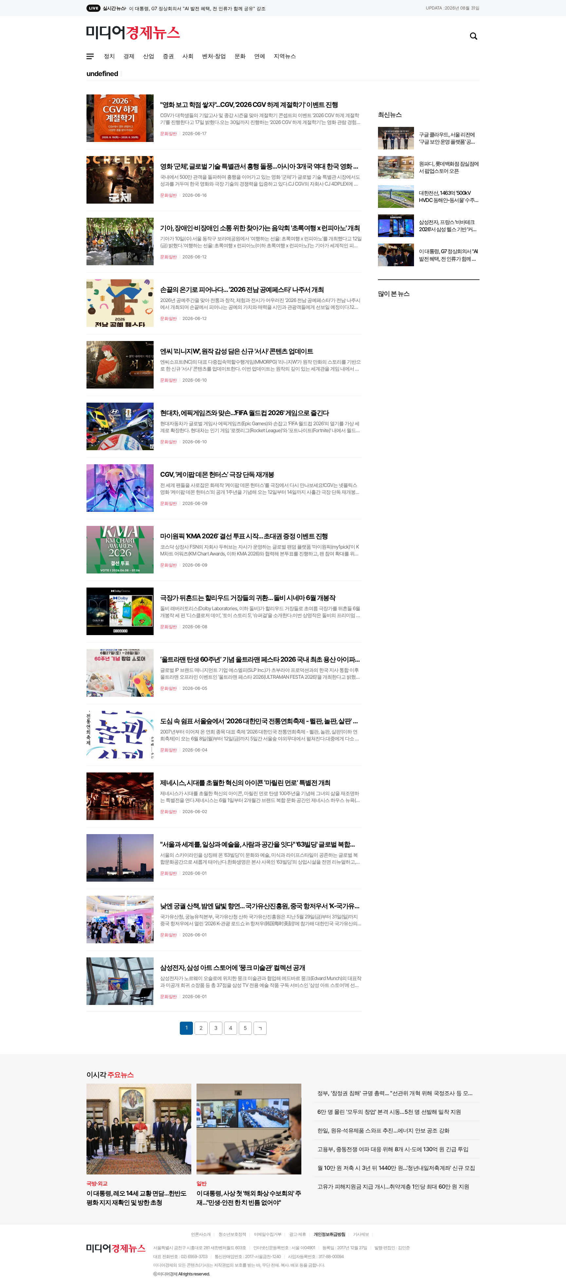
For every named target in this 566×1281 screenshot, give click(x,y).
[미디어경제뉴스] (133, 34)
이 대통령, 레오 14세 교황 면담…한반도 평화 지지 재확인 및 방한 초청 (136, 1198)
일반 (201, 1183)
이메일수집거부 (267, 1234)
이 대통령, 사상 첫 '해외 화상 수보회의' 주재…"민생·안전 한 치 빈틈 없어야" (249, 1198)
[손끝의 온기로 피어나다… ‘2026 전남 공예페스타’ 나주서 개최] (120, 303)
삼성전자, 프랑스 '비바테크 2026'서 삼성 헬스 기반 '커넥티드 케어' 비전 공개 (206, 8)
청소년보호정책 (232, 1234)
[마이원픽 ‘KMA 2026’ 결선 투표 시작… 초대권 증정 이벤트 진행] (120, 549)
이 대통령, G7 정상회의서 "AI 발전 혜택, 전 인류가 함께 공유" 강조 (448, 255)
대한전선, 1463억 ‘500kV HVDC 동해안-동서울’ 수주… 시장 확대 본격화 (448, 197)
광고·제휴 (297, 1234)
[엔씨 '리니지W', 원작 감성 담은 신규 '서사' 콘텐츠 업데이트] (120, 365)
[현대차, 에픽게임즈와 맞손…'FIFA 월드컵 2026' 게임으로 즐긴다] (120, 426)
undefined (102, 74)
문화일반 (168, 133)
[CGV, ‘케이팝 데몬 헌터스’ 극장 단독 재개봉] (120, 488)
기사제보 (361, 1234)
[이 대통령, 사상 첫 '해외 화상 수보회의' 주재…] (249, 1129)
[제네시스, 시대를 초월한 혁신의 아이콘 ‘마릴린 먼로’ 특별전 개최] (120, 796)
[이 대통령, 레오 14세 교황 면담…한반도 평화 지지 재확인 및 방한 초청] (138, 1129)
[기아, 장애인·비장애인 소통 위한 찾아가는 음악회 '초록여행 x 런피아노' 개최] (120, 241)
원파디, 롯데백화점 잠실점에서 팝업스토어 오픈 (449, 167)
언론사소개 (201, 1234)
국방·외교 (96, 1183)
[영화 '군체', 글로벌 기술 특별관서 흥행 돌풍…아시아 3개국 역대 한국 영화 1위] (120, 180)
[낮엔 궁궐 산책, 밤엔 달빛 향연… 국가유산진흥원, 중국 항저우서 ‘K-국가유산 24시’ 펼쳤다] (120, 919)
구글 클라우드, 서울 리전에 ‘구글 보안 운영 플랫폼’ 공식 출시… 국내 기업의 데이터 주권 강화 (448, 138)
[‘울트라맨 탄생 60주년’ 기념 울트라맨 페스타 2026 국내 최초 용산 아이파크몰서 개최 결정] (120, 673)
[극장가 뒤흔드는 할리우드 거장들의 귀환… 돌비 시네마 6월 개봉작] (120, 611)
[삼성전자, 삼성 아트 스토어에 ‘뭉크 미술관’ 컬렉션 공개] (120, 981)
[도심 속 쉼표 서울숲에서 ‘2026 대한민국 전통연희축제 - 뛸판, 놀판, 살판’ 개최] (120, 734)
